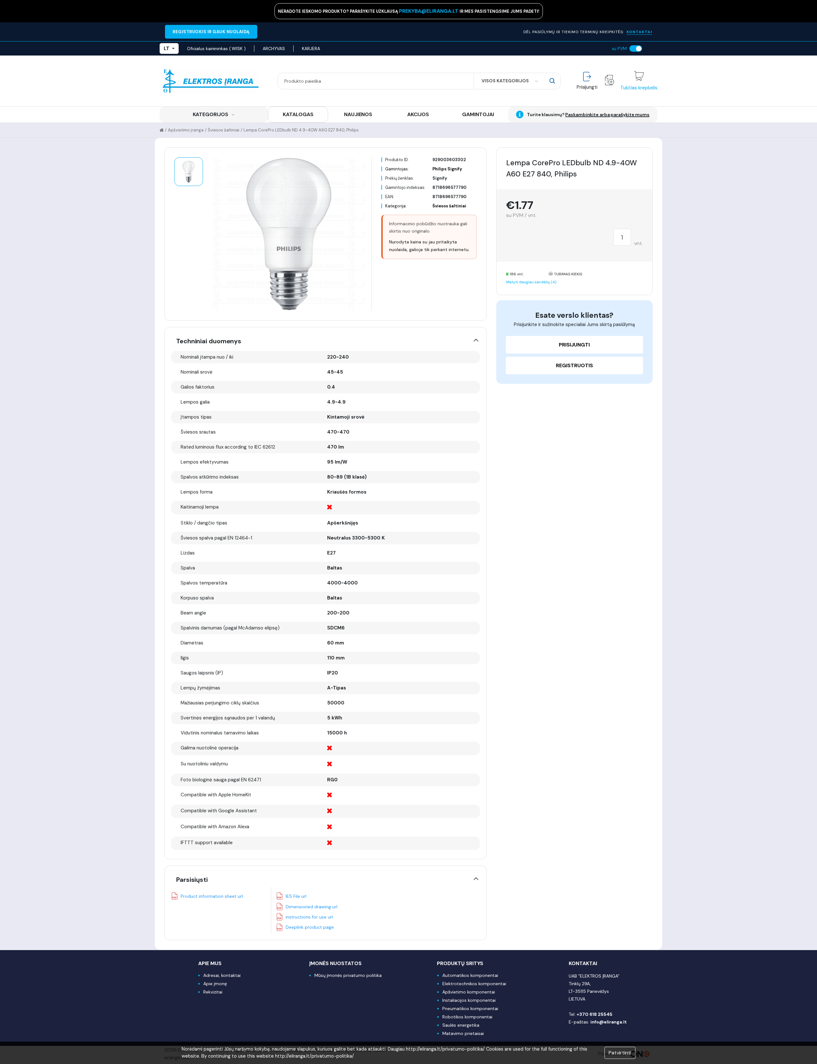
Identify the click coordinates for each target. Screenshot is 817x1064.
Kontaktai (583, 963)
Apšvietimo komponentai (468, 992)
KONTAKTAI (639, 31)
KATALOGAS (298, 114)
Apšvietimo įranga (186, 130)
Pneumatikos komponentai (470, 1008)
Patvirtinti (620, 1052)
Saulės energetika (460, 1025)
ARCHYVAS (274, 48)
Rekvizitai (212, 992)
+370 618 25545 (594, 1014)
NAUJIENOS (358, 114)
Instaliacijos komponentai (469, 1000)
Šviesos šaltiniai (223, 130)
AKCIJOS (418, 114)
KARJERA (311, 48)
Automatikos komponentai (470, 975)
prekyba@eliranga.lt (429, 11)
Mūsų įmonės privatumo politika (348, 975)
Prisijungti (574, 344)
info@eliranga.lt (608, 1022)
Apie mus (209, 963)
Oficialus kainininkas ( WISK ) (216, 48)
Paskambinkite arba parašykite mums (607, 114)
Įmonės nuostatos (335, 963)
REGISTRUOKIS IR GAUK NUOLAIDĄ (211, 31)
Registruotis (574, 365)
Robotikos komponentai (467, 1017)
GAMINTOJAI (478, 114)
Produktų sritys (460, 963)
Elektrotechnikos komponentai (474, 983)
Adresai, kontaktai (222, 975)
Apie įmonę (215, 983)
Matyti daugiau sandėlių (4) (531, 282)
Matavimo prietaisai (463, 1033)
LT (166, 48)
